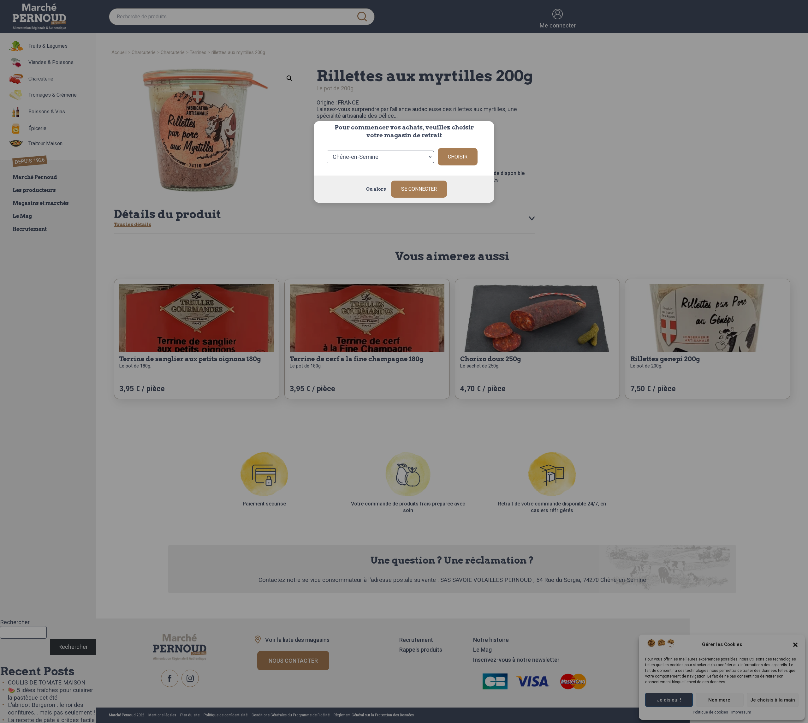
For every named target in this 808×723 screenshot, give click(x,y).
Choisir (457, 157)
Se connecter (419, 189)
